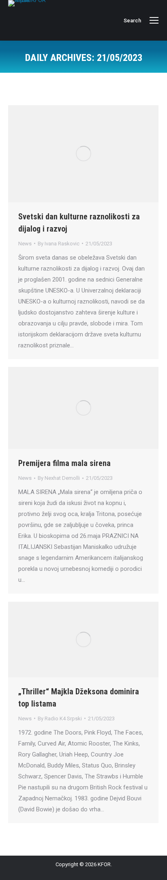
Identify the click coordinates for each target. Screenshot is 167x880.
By (58, 244)
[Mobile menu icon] (154, 20)
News (25, 244)
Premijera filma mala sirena (64, 463)
